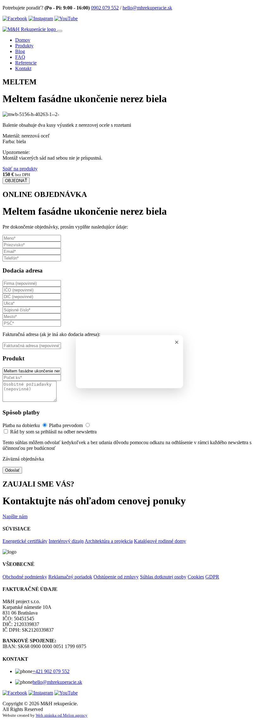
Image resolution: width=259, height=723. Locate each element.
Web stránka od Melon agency (61, 715)
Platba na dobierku (22, 425)
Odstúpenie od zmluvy (116, 576)
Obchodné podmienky (25, 576)
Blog (20, 51)
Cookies (196, 576)
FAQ (20, 57)
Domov (22, 40)
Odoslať (12, 470)
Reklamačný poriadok (70, 576)
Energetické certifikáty (25, 541)
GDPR (212, 576)
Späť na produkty (20, 168)
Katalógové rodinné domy (160, 541)
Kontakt (23, 68)
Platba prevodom (66, 425)
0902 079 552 (105, 7)
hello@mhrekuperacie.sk (147, 7)
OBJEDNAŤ (16, 180)
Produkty (24, 45)
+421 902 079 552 (51, 671)
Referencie (26, 62)
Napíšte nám (15, 516)
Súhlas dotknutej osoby (163, 576)
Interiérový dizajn (66, 541)
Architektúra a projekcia (109, 541)
